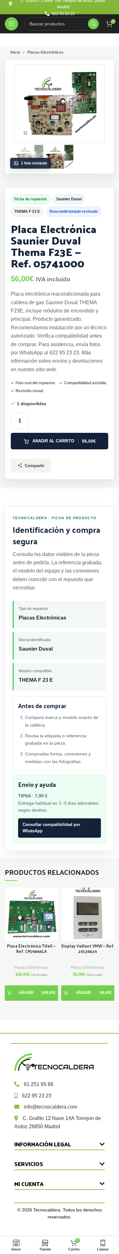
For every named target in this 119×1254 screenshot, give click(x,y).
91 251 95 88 (38, 1084)
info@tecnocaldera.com (50, 1107)
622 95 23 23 (36, 1095)
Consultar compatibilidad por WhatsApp (51, 828)
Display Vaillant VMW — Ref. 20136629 (87, 948)
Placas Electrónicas (31, 967)
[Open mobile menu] (11, 23)
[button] (31, 993)
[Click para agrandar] (25, 133)
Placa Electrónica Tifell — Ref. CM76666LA (31, 948)
